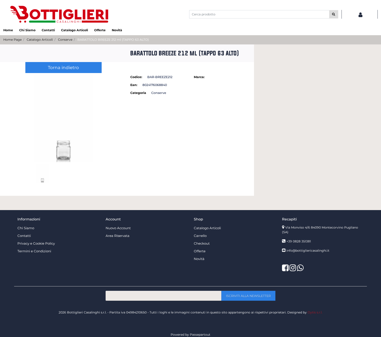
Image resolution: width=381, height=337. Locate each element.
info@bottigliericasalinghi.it (307, 251)
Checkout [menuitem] (202, 243)
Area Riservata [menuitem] (117, 236)
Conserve (65, 40)
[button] (333, 14)
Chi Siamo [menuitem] (27, 30)
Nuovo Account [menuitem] (118, 228)
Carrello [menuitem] (200, 236)
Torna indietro (63, 67)
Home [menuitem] (8, 30)
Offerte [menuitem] (100, 30)
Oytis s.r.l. (315, 312)
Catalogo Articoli (40, 40)
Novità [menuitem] (117, 30)
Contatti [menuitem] (48, 30)
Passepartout (200, 335)
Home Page (12, 40)
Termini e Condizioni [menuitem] (34, 251)
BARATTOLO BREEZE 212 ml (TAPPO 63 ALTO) (113, 40)
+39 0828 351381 (298, 241)
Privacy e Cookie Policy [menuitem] (36, 243)
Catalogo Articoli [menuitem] (74, 30)
